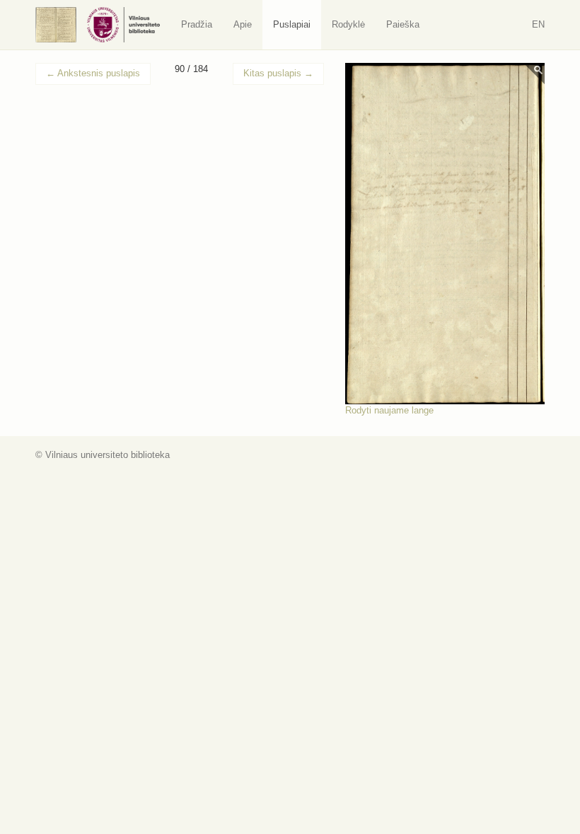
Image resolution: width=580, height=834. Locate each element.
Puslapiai (292, 24)
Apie (242, 24)
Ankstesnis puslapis (93, 73)
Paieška (402, 24)
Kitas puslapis (278, 73)
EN (538, 24)
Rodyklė (348, 24)
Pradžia (196, 24)
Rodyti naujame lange (389, 410)
